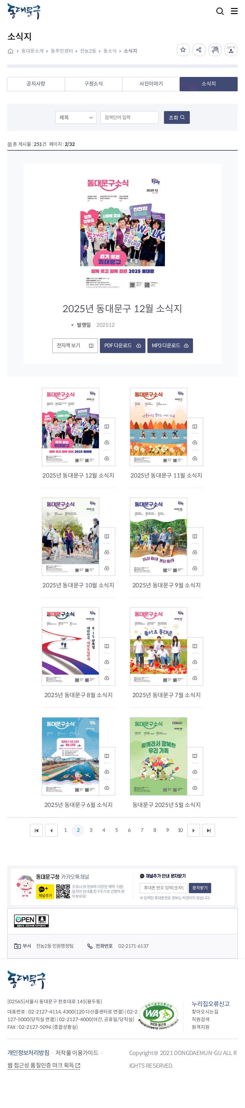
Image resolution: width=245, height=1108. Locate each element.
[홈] (12, 52)
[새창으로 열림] (215, 49)
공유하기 (199, 49)
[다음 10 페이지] (193, 830)
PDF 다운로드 (118, 345)
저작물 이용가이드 (77, 1053)
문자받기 (200, 888)
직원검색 (201, 1019)
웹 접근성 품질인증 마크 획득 (40, 1065)
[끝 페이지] (208, 830)
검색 (218, 15)
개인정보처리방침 (28, 1053)
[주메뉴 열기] (234, 11)
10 (180, 830)
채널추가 (45, 895)
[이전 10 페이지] (51, 830)
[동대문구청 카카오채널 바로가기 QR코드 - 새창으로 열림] (63, 891)
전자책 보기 (68, 345)
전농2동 (88, 51)
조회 (173, 118)
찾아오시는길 (205, 1012)
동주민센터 (62, 51)
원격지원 (201, 1027)
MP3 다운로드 (166, 345)
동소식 (110, 51)
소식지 (130, 51)
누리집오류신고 (211, 1004)
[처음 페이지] (36, 830)
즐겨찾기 (183, 49)
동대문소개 (32, 51)
